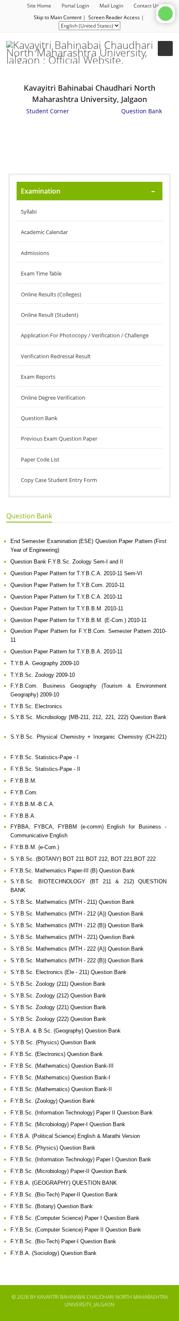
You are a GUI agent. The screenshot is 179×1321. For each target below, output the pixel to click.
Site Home (39, 5)
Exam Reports (38, 376)
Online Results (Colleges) (51, 294)
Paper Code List (40, 459)
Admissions (35, 253)
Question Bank (39, 418)
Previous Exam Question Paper (59, 438)
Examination (40, 191)
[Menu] (165, 48)
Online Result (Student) (49, 315)
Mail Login (111, 5)
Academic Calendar (44, 232)
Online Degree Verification (53, 397)
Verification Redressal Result (56, 356)
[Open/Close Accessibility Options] (165, 13)
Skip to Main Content (58, 17)
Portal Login (75, 5)
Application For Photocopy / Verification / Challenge (85, 335)
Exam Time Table (41, 273)
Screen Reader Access (114, 17)
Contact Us (146, 5)
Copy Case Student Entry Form (59, 480)
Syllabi (29, 211)
